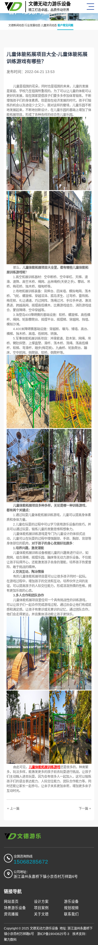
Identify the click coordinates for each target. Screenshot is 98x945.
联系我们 (71, 914)
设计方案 (41, 902)
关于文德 (41, 914)
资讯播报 (11, 914)
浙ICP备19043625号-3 (53, 934)
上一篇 (14, 809)
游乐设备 (71, 902)
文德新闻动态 (16, 25)
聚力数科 (10, 940)
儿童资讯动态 (49, 25)
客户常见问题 (65, 25)
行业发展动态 (32, 25)
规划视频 (71, 908)
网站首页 (11, 902)
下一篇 (83, 809)
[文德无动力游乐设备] (23, 836)
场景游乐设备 (15, 908)
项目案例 (41, 908)
